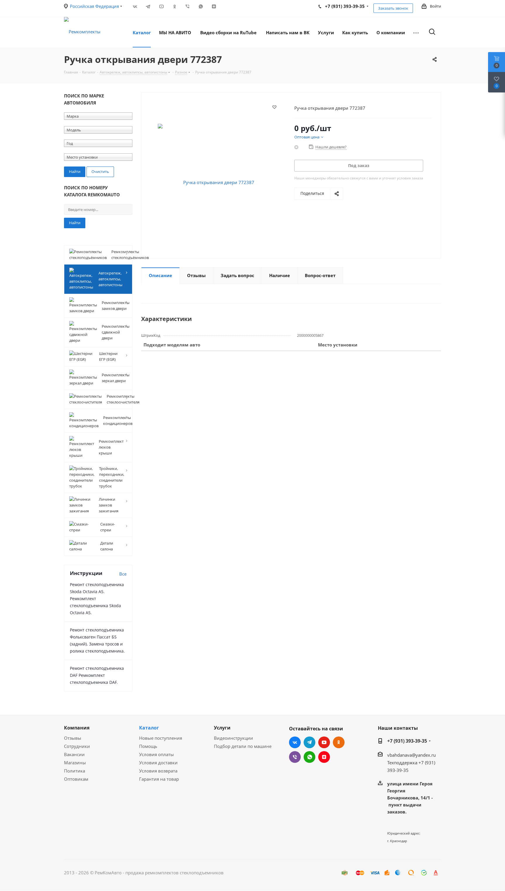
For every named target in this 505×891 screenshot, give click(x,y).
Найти (74, 222)
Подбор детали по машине (242, 746)
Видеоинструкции (233, 738)
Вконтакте (134, 6)
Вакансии (74, 754)
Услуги (222, 728)
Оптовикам (76, 779)
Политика (74, 771)
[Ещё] (416, 32)
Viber (187, 6)
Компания (76, 728)
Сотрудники (77, 746)
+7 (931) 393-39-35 (407, 741)
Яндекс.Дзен (213, 6)
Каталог (149, 728)
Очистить (100, 171)
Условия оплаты (156, 754)
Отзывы (72, 738)
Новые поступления (160, 738)
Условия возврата (158, 771)
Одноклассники (174, 6)
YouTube (161, 6)
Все (123, 574)
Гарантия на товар (159, 779)
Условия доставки (158, 762)
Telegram (148, 6)
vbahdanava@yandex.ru (411, 755)
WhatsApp (200, 6)
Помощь (148, 746)
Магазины (75, 762)
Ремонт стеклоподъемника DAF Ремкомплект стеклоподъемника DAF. (97, 675)
